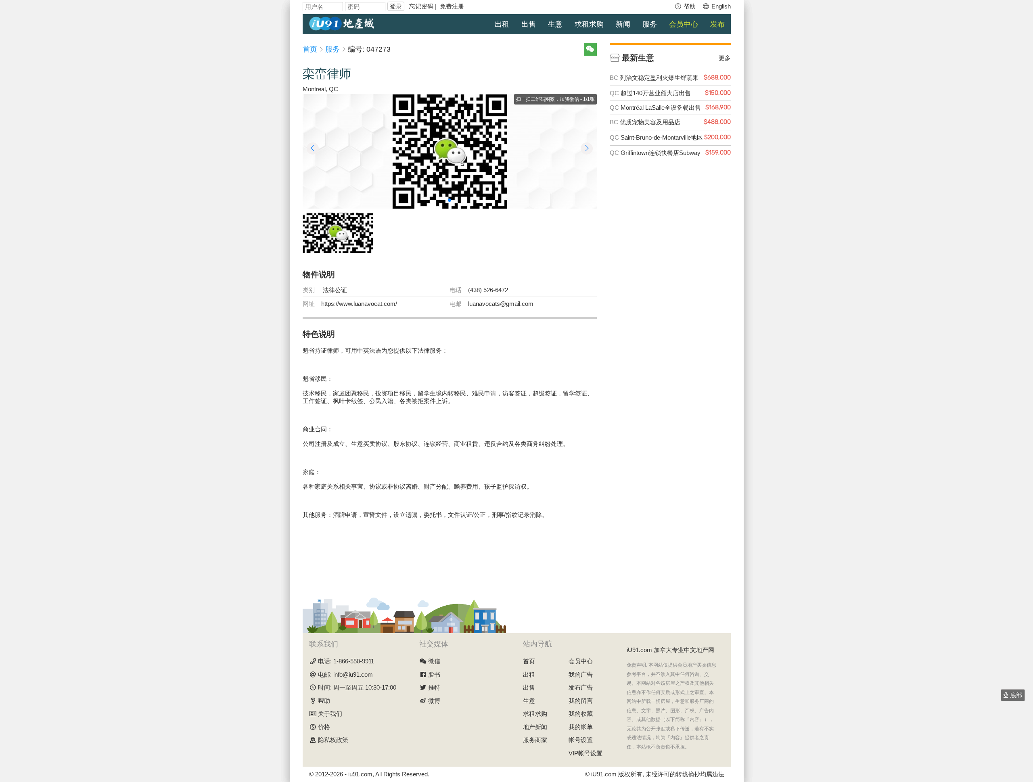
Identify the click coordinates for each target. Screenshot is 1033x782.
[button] (449, 200)
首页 (310, 49)
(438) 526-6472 (488, 289)
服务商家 (535, 739)
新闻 (623, 24)
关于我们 (330, 713)
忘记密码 (421, 6)
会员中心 (683, 24)
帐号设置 (581, 739)
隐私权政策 (333, 739)
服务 (649, 24)
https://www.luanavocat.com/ (359, 303)
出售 (528, 24)
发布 (717, 24)
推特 (434, 687)
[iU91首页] (341, 22)
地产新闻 (535, 726)
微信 (434, 661)
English (720, 6)
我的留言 (581, 700)
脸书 (434, 674)
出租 (502, 24)
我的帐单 (581, 726)
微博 (434, 700)
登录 (396, 6)
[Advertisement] (449, 557)
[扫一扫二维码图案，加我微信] (449, 151)
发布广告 (581, 687)
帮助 (689, 6)
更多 (725, 58)
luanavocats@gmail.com (500, 303)
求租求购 (589, 24)
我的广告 (581, 674)
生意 (555, 24)
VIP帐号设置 (585, 753)
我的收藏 (581, 713)
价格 (324, 726)
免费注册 (452, 6)
